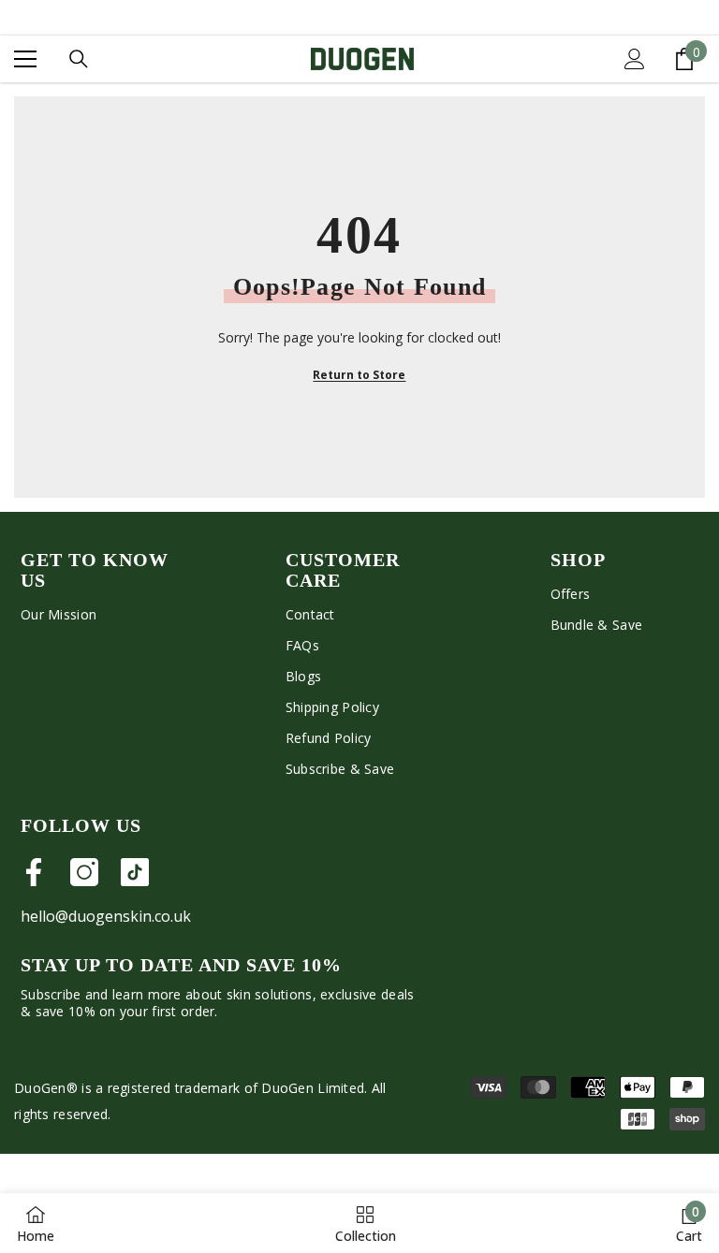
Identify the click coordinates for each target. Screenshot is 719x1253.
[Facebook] (33, 872)
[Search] (78, 59)
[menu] (25, 59)
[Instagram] (84, 872)
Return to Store (359, 375)
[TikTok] (135, 872)
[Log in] (634, 59)
